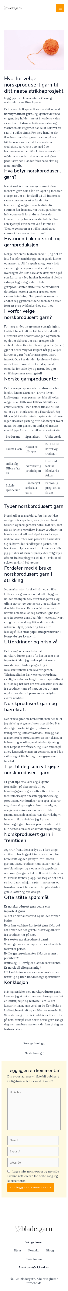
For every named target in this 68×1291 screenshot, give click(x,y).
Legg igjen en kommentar (21, 98)
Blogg (50, 1250)
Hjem (17, 1250)
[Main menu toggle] (60, 8)
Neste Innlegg (34, 1053)
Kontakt (33, 1250)
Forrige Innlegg (34, 1043)
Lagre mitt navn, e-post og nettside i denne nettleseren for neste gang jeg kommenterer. (33, 1176)
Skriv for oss (34, 1259)
